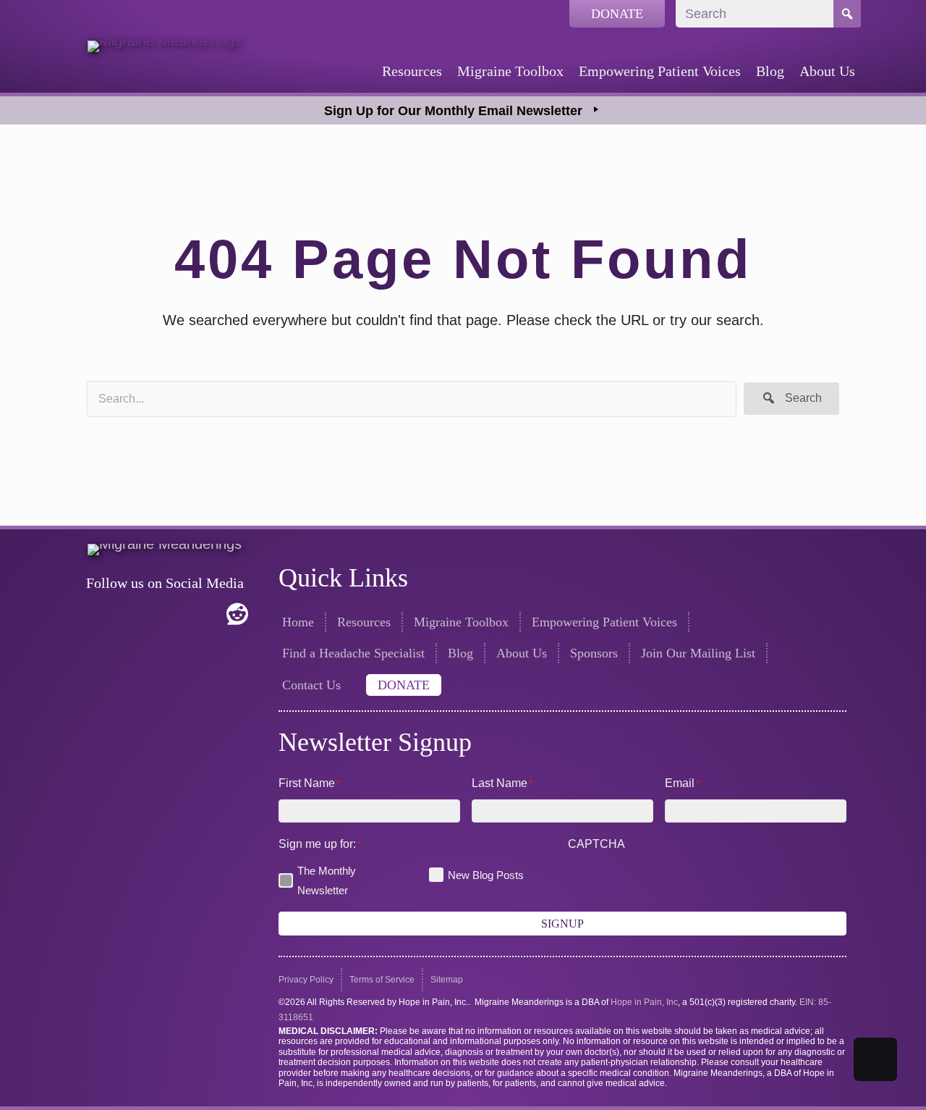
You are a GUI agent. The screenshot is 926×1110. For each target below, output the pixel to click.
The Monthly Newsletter (326, 880)
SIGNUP (562, 923)
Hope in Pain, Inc (644, 1002)
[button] (791, 398)
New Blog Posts (486, 875)
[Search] (847, 14)
